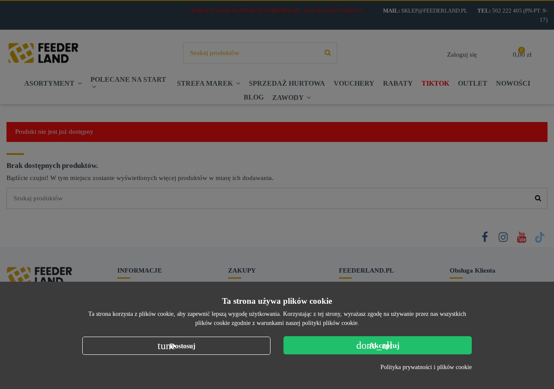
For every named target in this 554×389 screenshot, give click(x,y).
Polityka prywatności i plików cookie (426, 367)
